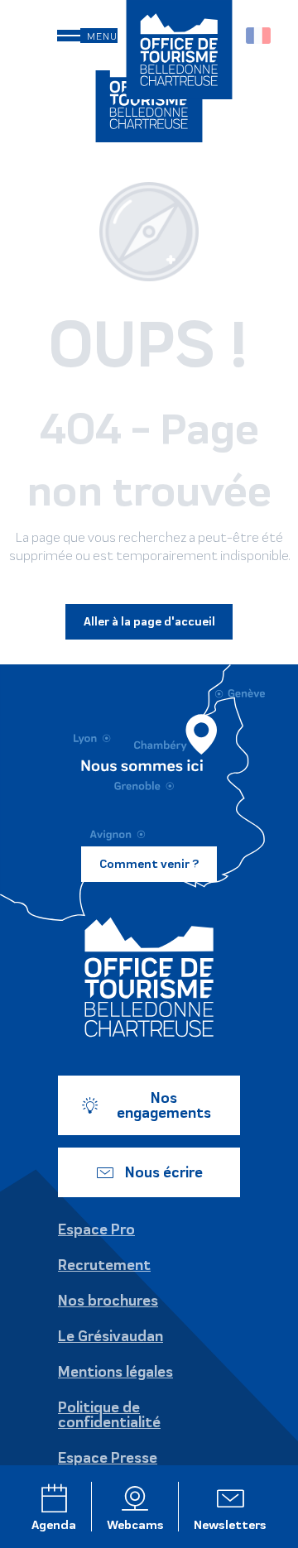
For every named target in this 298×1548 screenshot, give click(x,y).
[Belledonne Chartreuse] (149, 977)
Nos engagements (164, 1105)
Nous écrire (164, 1172)
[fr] (259, 35)
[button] (259, 35)
